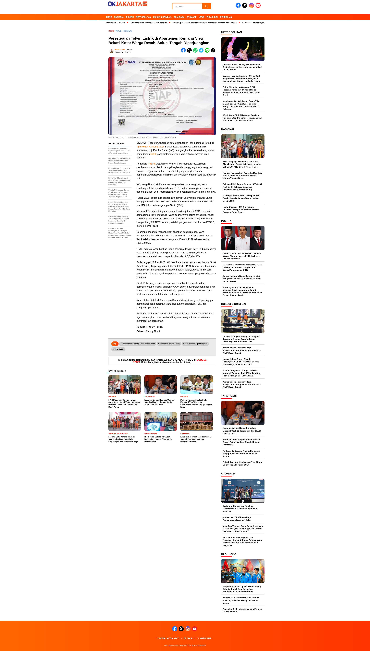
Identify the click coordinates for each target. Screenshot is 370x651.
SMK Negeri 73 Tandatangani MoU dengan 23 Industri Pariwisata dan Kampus (185, 23)
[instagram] (252, 7)
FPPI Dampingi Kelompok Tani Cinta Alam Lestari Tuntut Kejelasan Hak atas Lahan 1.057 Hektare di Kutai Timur (242, 164)
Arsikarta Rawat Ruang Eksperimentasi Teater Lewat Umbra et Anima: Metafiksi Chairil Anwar (242, 67)
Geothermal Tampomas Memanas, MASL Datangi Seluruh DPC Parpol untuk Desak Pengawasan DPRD (242, 267)
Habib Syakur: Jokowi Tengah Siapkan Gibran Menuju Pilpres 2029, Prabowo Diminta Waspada (242, 256)
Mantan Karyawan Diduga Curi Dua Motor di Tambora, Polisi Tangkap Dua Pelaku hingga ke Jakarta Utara (241, 373)
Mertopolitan (143, 17)
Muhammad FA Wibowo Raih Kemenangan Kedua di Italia (237, 518)
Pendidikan (226, 17)
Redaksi (188, 638)
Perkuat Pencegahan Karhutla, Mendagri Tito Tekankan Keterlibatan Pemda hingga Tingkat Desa (242, 175)
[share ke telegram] (202, 52)
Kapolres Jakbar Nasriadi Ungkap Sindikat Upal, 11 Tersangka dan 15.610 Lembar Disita (242, 430)
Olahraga (179, 17)
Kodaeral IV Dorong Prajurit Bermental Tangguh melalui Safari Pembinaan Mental (241, 453)
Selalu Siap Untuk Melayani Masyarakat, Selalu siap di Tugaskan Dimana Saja (254, 23)
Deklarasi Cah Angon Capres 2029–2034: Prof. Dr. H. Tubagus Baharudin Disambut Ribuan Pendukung (243, 187)
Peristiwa (127, 31)
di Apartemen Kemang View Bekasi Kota (138, 344)
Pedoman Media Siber (168, 638)
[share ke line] (208, 52)
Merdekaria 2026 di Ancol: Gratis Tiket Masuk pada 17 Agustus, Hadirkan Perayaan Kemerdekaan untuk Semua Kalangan (241, 105)
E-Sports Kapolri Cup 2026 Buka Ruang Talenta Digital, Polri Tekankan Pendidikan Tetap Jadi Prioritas (242, 589)
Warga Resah (118, 349)
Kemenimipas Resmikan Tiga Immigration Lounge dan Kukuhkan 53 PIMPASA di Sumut (242, 350)
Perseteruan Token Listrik (169, 344)
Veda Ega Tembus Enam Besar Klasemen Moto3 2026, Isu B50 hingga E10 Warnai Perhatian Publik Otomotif (243, 528)
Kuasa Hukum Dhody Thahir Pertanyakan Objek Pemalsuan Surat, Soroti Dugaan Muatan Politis (241, 361)
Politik (130, 17)
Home (109, 17)
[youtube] (259, 7)
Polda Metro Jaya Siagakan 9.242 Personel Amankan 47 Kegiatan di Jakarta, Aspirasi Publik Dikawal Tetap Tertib (241, 91)
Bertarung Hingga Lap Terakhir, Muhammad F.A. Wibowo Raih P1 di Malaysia (240, 508)
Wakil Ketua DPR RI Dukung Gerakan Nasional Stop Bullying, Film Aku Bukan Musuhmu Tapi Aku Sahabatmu (242, 118)
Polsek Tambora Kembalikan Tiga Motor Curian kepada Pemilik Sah (242, 463)
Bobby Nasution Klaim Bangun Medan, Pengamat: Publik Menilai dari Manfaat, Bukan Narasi (242, 278)
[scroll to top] (356, 646)
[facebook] (239, 7)
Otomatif (191, 17)
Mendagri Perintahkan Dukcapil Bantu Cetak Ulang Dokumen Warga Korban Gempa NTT (241, 198)
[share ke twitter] (190, 52)
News (201, 17)
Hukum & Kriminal (162, 17)
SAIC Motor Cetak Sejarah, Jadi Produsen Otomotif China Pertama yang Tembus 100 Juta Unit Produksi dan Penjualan (242, 541)
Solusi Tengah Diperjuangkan (195, 344)
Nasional (119, 17)
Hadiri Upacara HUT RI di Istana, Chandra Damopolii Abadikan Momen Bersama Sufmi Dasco (241, 209)
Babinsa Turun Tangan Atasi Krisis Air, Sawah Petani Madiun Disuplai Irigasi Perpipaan (241, 442)
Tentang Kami (204, 638)
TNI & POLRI (212, 17)
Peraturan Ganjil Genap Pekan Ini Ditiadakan (129, 23)
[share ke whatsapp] (196, 52)
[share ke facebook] (184, 52)
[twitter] (245, 7)
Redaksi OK (120, 50)
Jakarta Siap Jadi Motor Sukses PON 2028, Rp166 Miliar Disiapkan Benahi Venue (241, 600)
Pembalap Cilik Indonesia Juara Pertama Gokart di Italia (242, 610)
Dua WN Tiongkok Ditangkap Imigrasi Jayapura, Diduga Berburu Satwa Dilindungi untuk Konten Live (241, 339)
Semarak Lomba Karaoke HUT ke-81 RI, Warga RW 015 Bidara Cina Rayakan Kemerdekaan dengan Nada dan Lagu (242, 78)
